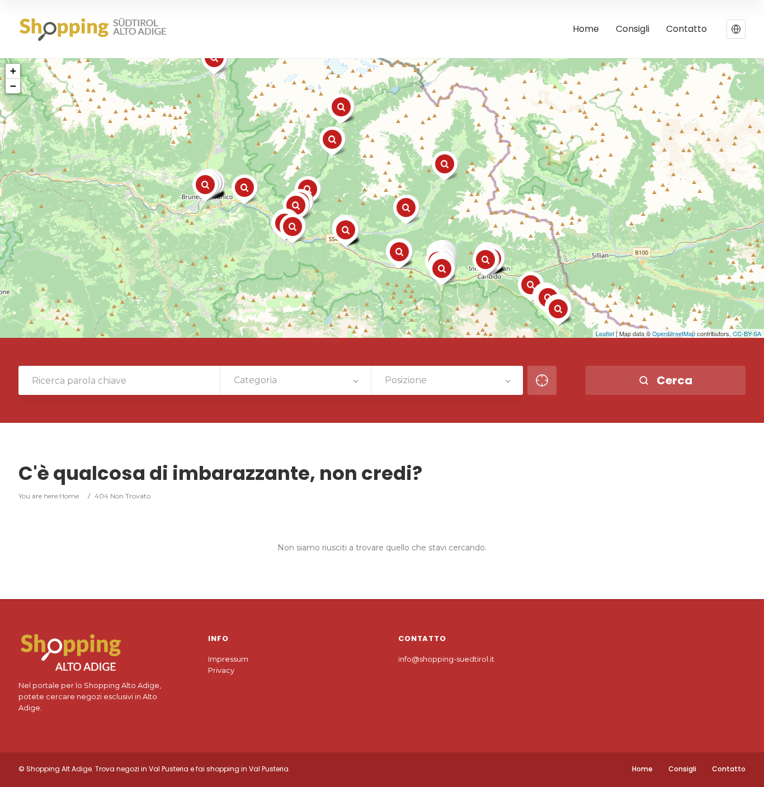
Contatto (686, 29)
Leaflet (605, 333)
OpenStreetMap (673, 333)
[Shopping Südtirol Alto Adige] (96, 29)
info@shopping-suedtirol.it (446, 658)
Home (586, 29)
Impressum (228, 658)
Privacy (221, 670)
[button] (736, 29)
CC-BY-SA (747, 333)
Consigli (632, 29)
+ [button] (13, 71)
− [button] (13, 86)
